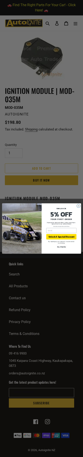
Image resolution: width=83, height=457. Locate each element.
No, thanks (61, 246)
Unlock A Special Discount (61, 236)
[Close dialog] (78, 206)
